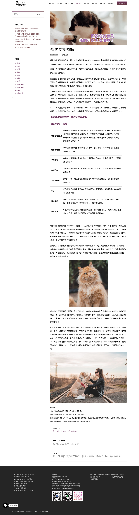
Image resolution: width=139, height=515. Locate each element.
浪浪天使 (17, 81)
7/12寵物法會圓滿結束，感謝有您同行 (26, 44)
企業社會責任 (108, 474)
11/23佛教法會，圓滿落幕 (22, 47)
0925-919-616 (62, 477)
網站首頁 (51, 3)
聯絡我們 (122, 3)
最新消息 (17, 72)
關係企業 (115, 474)
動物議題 (17, 90)
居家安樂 (17, 78)
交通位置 (102, 3)
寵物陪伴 (59, 431)
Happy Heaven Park (105, 477)
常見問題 (94, 3)
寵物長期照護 (67, 431)
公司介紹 (59, 3)
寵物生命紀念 (19, 93)
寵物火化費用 (69, 3)
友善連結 (17, 75)
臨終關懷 (17, 66)
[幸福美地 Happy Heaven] (20, 3)
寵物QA (114, 477)
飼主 (54, 431)
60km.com (45, 511)
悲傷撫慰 (17, 69)
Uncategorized (19, 84)
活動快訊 (78, 3)
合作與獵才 (111, 3)
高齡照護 (17, 63)
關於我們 (100, 474)
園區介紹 (86, 3)
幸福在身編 (64, 55)
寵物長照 (74, 431)
